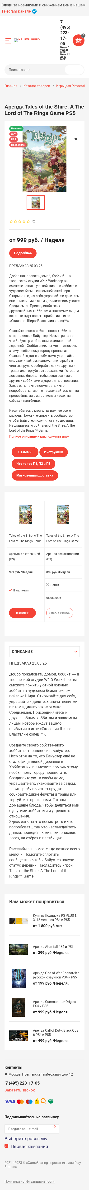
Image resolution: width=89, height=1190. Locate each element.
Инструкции (53, 452)
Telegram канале (16, 11)
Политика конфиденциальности (30, 1181)
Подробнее (23, 253)
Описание (22, 651)
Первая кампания (29, 1146)
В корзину (22, 612)
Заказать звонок (20, 1090)
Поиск (76, 70)
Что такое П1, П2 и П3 (33, 464)
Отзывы (25, 452)
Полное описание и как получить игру (39, 436)
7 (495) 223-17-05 (22, 1083)
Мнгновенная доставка (34, 475)
